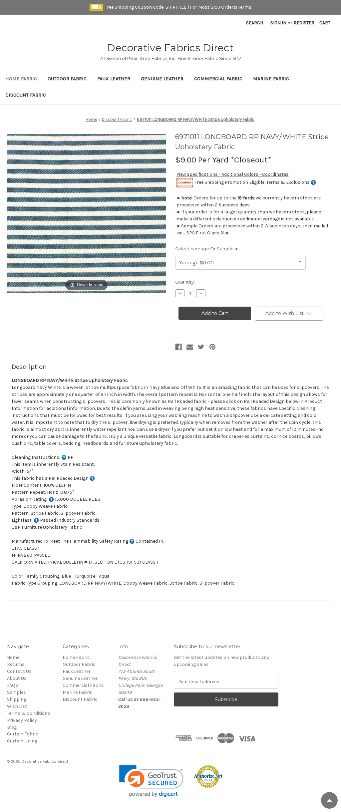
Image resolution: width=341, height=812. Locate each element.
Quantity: (185, 282)
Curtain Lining (22, 741)
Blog (12, 727)
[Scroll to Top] (329, 800)
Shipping (16, 699)
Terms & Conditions (28, 713)
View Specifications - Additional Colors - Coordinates (232, 174)
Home (13, 657)
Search (254, 23)
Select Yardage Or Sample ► (207, 248)
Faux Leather (113, 79)
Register (304, 23)
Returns (16, 664)
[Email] (189, 347)
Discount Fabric (25, 95)
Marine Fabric (271, 79)
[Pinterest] (212, 347)
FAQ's (13, 685)
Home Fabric (21, 79)
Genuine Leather (162, 79)
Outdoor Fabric (67, 79)
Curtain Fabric (22, 734)
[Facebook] (178, 347)
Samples (16, 692)
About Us (17, 678)
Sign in (278, 23)
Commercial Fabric (218, 79)
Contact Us (19, 671)
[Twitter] (201, 347)
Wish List (17, 706)
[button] (151, 781)
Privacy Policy (22, 720)
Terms (244, 7)
